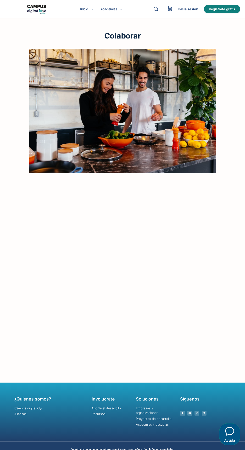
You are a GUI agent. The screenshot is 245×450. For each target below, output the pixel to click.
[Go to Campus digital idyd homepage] (36, 8)
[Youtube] (189, 413)
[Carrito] (170, 9)
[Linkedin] (204, 413)
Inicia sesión (188, 9)
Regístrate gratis (222, 9)
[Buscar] (156, 9)
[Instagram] (197, 413)
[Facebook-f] (182, 413)
